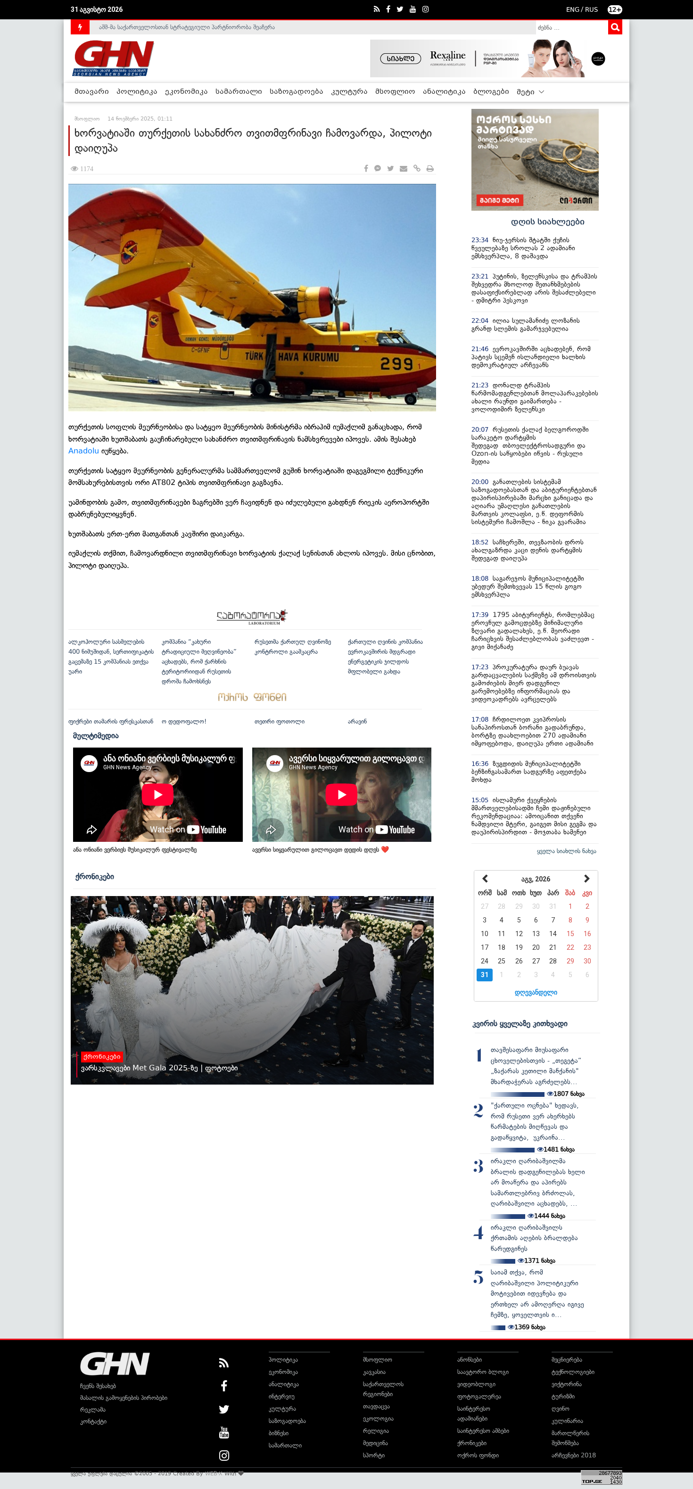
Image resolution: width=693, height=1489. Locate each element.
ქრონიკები (94, 876)
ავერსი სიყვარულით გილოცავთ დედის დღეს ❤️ (320, 849)
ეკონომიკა (186, 92)
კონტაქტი (93, 1421)
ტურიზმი (563, 1396)
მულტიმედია (96, 735)
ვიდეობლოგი (476, 1384)
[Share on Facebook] (366, 169)
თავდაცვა (376, 1406)
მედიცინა (375, 1443)
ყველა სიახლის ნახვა (566, 851)
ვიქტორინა (567, 1384)
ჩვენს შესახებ (98, 1386)
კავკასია (374, 1371)
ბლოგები (491, 92)
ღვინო (560, 1408)
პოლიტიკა (136, 92)
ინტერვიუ (282, 1396)
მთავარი (91, 92)
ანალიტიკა (444, 92)
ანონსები (469, 1359)
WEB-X (214, 1473)
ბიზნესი (279, 1433)
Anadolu (83, 450)
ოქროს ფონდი (478, 1455)
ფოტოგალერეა (479, 1396)
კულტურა (349, 92)
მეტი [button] (526, 92)
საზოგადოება (296, 92)
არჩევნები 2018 (574, 1455)
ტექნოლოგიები (573, 1371)
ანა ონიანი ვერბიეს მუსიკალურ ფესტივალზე (135, 849)
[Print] (430, 169)
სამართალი (238, 92)
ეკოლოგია (378, 1418)
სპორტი (374, 1455)
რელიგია (376, 1430)
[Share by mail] (403, 169)
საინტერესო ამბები (483, 1430)
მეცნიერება (567, 1359)
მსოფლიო (395, 92)
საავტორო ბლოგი (483, 1371)
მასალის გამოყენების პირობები (123, 1397)
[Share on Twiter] (390, 169)
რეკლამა (93, 1409)
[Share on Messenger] (377, 169)
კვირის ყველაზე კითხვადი (520, 1023)
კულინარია (567, 1420)
